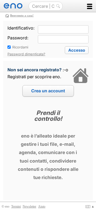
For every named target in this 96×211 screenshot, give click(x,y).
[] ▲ (89, 206)
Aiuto (41, 206)
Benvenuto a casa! (22, 15)
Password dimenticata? (26, 54)
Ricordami (20, 47)
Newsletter (29, 206)
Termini (16, 206)
